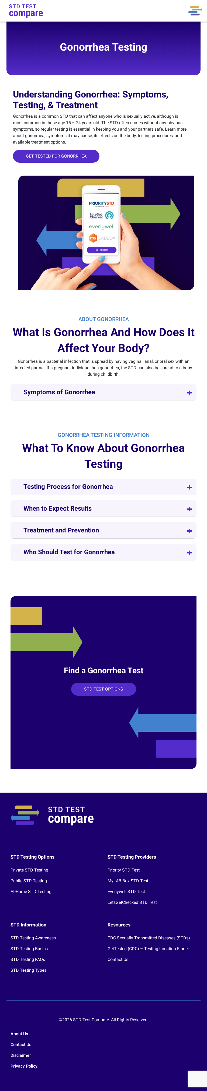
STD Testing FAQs (28, 959)
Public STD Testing (29, 880)
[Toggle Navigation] (195, 10)
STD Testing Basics (29, 948)
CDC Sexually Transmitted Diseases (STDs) (149, 937)
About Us (19, 1033)
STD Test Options (103, 689)
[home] (26, 10)
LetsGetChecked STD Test (132, 902)
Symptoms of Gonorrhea (59, 392)
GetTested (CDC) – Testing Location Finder (148, 948)
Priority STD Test (124, 870)
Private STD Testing (29, 870)
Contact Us (118, 959)
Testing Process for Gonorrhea (68, 486)
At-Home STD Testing (31, 891)
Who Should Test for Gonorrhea (69, 552)
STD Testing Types (28, 970)
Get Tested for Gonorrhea (56, 156)
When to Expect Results (57, 508)
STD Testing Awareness (33, 937)
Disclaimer (21, 1055)
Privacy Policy (24, 1066)
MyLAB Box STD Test (128, 880)
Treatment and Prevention (61, 530)
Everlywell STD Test (126, 891)
